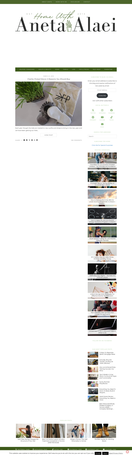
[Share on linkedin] (37, 140)
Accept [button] (98, 453)
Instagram (40, 449)
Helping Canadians (27, 69)
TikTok (58, 449)
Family (65, 69)
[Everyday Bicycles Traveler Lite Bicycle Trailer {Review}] (93, 362)
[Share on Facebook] (27, 140)
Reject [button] (105, 453)
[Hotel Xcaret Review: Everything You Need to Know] (93, 399)
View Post (48, 135)
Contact (87, 2)
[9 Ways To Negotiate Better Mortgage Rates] (93, 355)
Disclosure (75, 2)
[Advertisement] (66, 52)
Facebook (75, 449)
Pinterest (93, 449)
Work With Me (61, 2)
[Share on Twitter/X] (29, 140)
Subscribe (102, 95)
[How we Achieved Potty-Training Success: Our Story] (93, 369)
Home (57, 69)
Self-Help (96, 69)
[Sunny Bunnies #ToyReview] (93, 384)
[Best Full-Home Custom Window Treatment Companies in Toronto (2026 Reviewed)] (53, 431)
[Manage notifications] (127, 451)
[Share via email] (24, 140)
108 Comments (76, 140)
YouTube (110, 449)
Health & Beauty (44, 69)
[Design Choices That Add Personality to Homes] (79, 431)
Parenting (108, 69)
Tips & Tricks (84, 69)
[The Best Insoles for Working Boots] (104, 431)
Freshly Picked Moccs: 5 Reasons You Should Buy (48, 79)
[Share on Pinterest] (32, 140)
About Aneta (47, 2)
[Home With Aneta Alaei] (66, 21)
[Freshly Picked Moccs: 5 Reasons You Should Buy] (48, 125)
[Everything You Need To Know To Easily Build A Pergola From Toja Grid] (93, 391)
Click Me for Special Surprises (102, 145)
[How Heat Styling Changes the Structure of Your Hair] (28, 431)
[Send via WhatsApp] (34, 140)
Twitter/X (23, 449)
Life (73, 69)
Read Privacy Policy (116, 453)
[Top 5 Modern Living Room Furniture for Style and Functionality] (93, 377)
